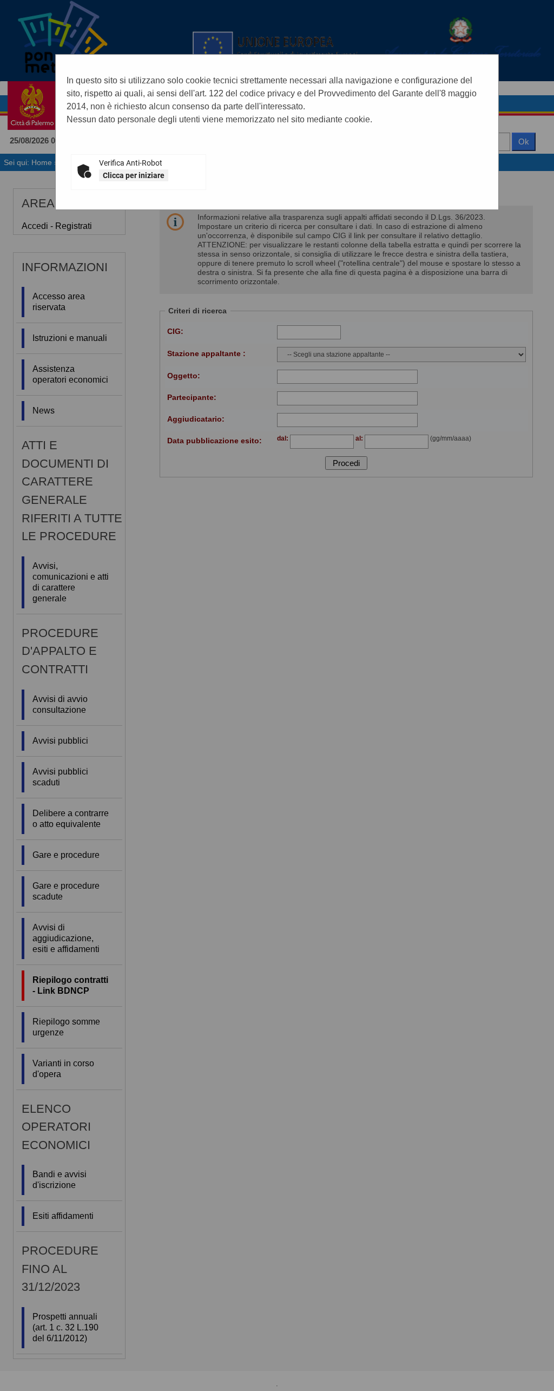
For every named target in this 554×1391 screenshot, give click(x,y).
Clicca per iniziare (133, 175)
